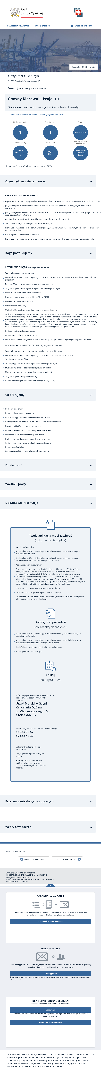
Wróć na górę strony (50, 885)
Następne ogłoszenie (66, 859)
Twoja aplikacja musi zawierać (50, 538)
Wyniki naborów (42, 26)
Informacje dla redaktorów (50, 1022)
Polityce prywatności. (54, 1066)
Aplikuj (50, 677)
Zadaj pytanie (50, 973)
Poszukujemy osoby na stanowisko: (28, 88)
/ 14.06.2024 (84, 67)
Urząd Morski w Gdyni (24, 76)
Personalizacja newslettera (50, 921)
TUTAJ (49, 166)
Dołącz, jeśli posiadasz (50, 624)
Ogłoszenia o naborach (18, 26)
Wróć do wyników (83, 26)
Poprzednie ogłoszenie (35, 859)
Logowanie (50, 1010)
